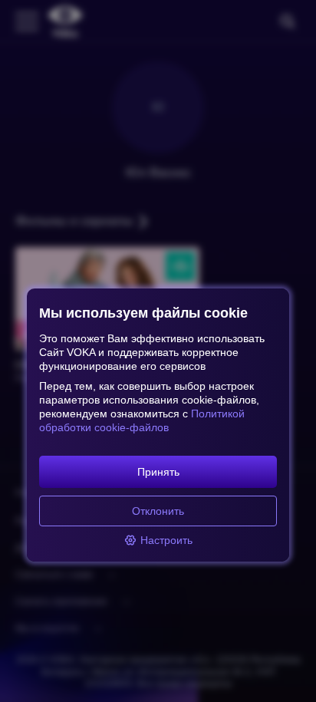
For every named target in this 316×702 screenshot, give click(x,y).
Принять (158, 472)
